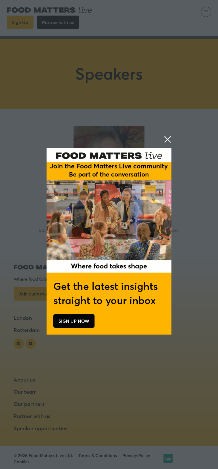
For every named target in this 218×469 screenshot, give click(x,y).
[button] (167, 139)
